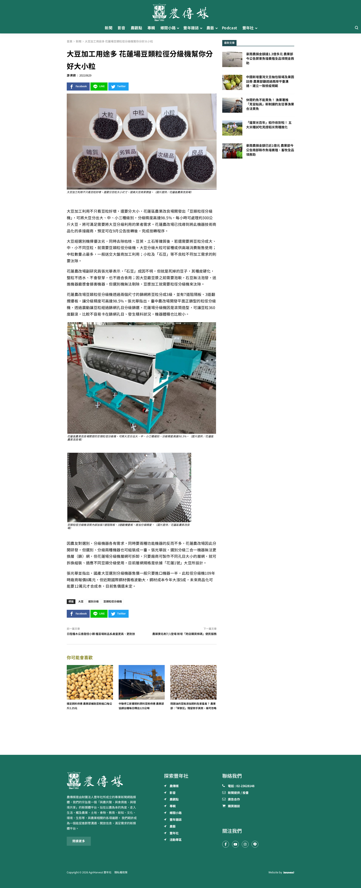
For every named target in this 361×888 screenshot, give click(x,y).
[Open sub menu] (178, 28)
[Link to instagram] (245, 844)
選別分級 (93, 601)
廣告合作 (234, 799)
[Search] (356, 28)
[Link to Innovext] (289, 872)
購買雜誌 (234, 806)
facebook (81, 86)
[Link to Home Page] (180, 11)
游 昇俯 (71, 75)
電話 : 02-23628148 (241, 786)
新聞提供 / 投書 (238, 793)
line (102, 86)
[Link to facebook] (225, 844)
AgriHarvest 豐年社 (100, 872)
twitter (121, 86)
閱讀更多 (78, 841)
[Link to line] (255, 844)
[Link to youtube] (235, 844)
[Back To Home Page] (103, 780)
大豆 (80, 601)
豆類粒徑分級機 (112, 601)
